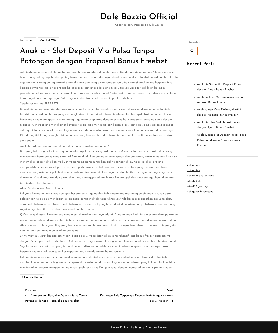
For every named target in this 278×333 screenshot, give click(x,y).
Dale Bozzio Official (139, 17)
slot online (193, 165)
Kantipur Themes (156, 327)
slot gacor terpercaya (200, 191)
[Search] (192, 51)
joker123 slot (194, 181)
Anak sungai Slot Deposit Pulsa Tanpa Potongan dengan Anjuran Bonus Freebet (221, 140)
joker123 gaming (197, 186)
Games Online (33, 277)
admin (30, 40)
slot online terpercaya (200, 175)
